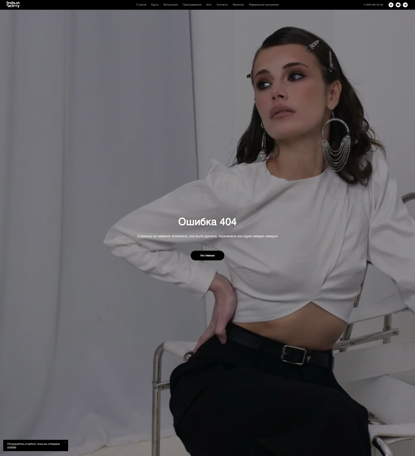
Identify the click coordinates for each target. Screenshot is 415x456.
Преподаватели (192, 5)
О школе (141, 5)
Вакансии (238, 5)
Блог (209, 5)
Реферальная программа (264, 5)
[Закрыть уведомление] (65, 442)
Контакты (222, 5)
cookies (11, 447)
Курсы (155, 5)
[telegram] (405, 4)
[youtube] (398, 4)
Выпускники (171, 5)
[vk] (391, 4)
